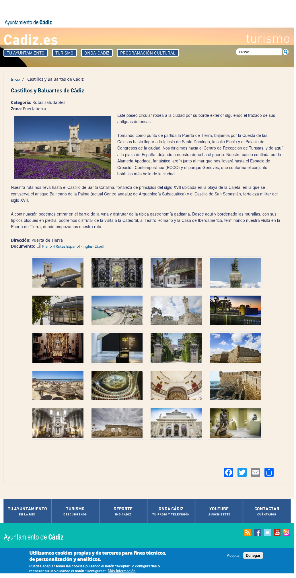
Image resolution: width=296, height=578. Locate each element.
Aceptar (233, 555)
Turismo (64, 52)
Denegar (253, 555)
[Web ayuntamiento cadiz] (39, 537)
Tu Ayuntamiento (25, 52)
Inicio (15, 79)
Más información (121, 571)
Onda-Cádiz (96, 52)
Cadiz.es (30, 39)
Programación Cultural (148, 52)
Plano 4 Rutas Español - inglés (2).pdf (73, 246)
